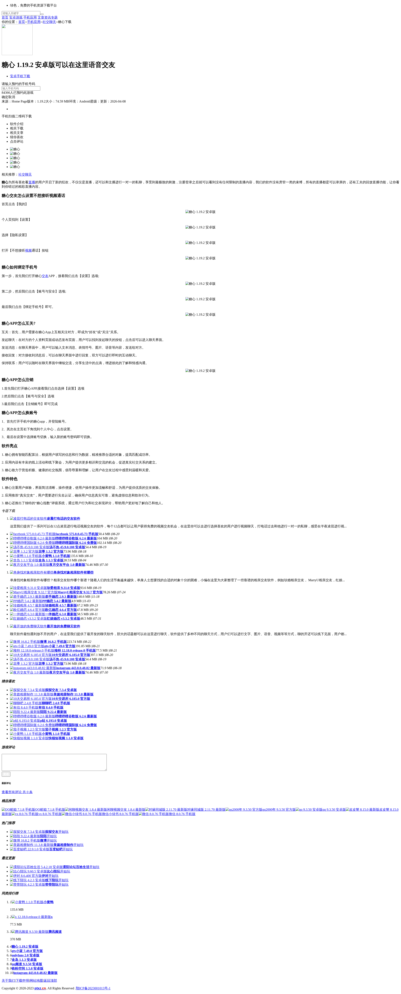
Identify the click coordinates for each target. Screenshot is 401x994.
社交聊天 (49, 22)
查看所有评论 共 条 (17, 792)
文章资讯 (44, 17)
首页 (5, 17)
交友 (45, 276)
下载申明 (22, 980)
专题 (54, 17)
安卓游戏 (16, 17)
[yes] (42, 14)
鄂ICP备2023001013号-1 (93, 988)
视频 (28, 250)
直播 (31, 182)
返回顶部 (50, 980)
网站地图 (36, 980)
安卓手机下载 (20, 76)
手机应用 (30, 17)
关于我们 (8, 980)
